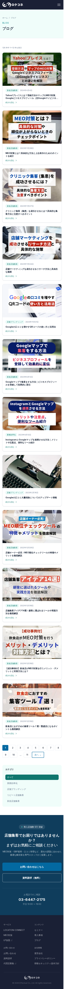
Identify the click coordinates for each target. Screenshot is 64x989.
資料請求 (8, 958)
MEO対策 (8, 935)
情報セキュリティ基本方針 (46, 963)
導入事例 (38, 935)
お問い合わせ (10, 953)
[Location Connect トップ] (32, 977)
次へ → (38, 754)
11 (27, 754)
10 (14, 754)
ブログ (37, 940)
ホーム (5, 18)
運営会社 (38, 953)
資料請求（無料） (32, 877)
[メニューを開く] (59, 5)
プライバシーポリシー (44, 958)
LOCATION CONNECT (14, 930)
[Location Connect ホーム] (12, 4)
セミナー (38, 930)
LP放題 (7, 940)
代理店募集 (9, 963)
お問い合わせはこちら (32, 866)
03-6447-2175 (32, 899)
